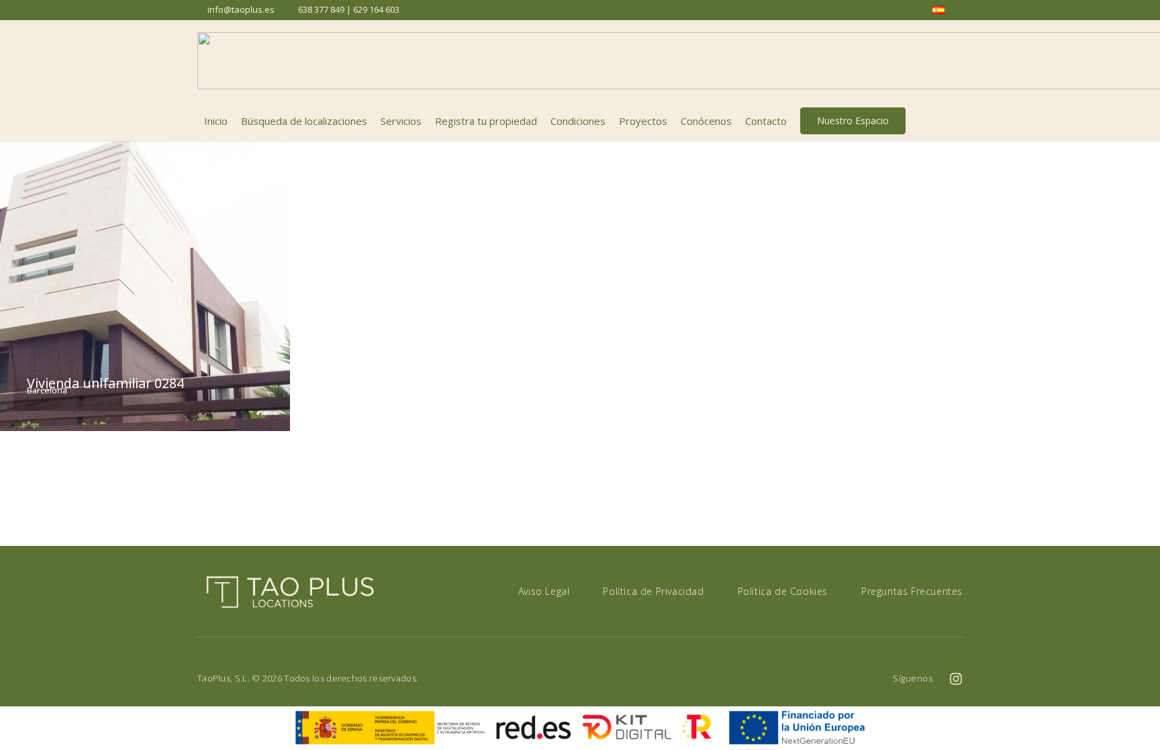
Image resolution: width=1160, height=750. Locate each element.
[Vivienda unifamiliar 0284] (145, 286)
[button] (955, 121)
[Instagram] (956, 679)
